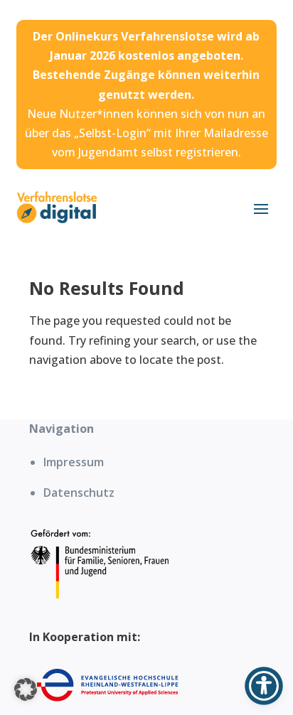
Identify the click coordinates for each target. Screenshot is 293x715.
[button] (25, 689)
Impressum (73, 462)
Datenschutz (78, 492)
